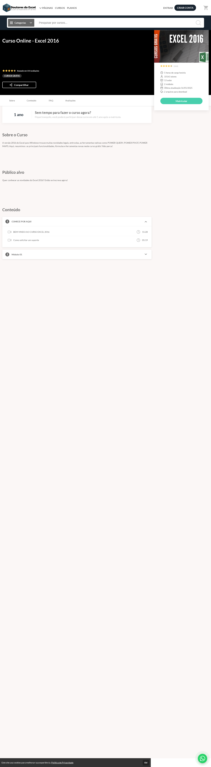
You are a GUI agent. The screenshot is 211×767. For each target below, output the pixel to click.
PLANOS (72, 7)
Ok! (146, 762)
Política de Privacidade (62, 762)
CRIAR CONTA (185, 7)
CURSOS (60, 7)
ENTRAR (168, 7)
